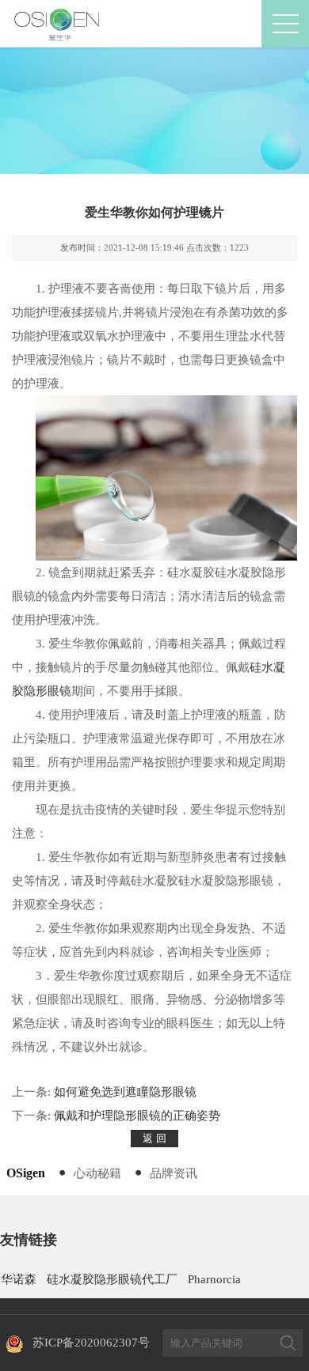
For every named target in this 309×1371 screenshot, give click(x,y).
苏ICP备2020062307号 (91, 1342)
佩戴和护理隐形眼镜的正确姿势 (137, 1115)
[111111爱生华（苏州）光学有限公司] (58, 23)
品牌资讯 (173, 1173)
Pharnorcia (214, 1279)
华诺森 (18, 1279)
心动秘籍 (97, 1173)
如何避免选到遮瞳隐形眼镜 (125, 1092)
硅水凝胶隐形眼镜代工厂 (112, 1279)
